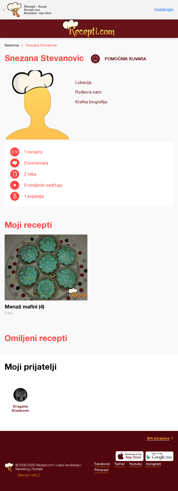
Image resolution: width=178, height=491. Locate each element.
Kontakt (37, 469)
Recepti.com (89, 28)
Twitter (119, 464)
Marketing (23, 469)
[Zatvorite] (3, 9)
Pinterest (102, 470)
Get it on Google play (159, 456)
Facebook (102, 464)
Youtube (135, 464)
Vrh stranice (158, 438)
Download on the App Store (129, 456)
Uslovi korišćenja (67, 465)
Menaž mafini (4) (46, 275)
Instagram (153, 464)
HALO (35, 475)
